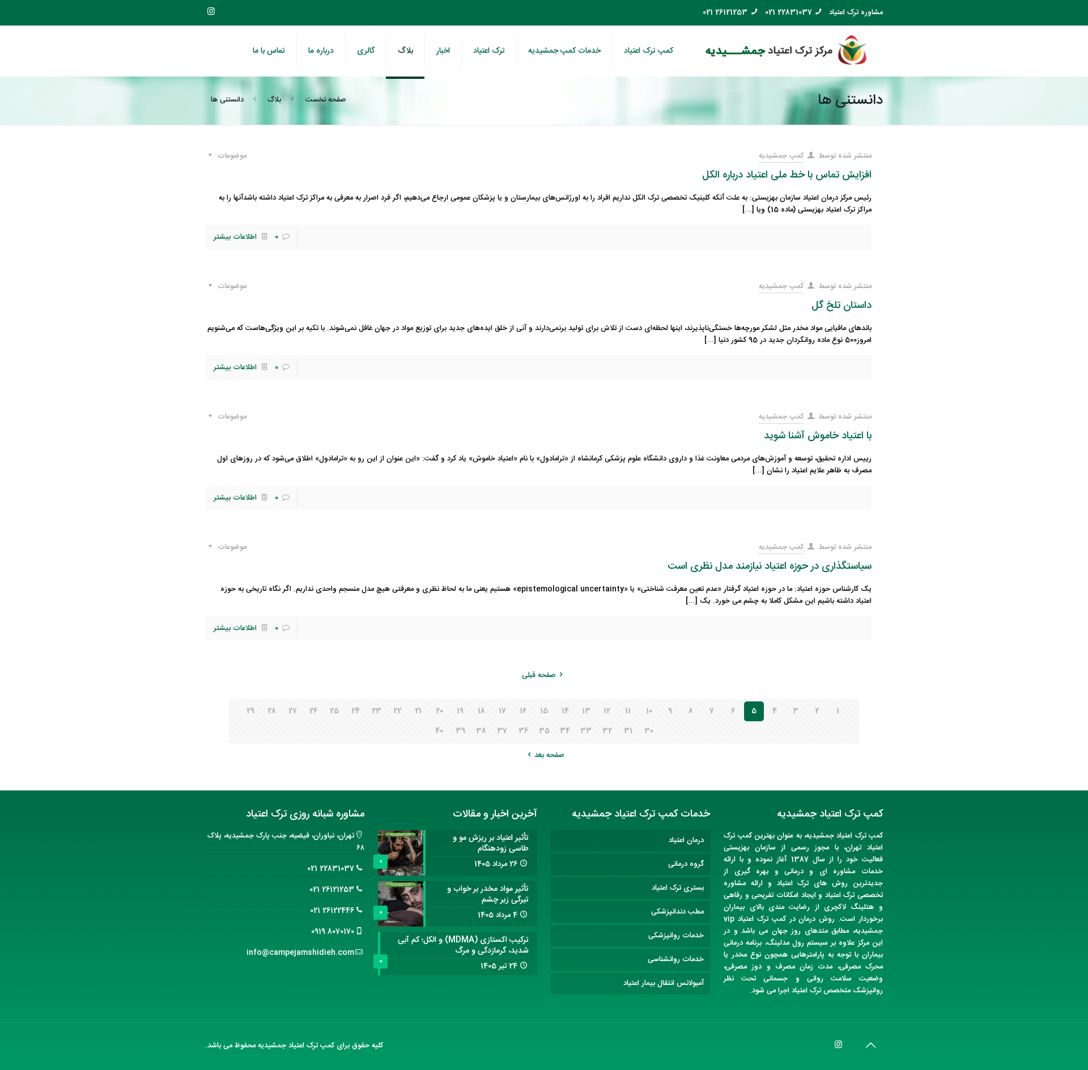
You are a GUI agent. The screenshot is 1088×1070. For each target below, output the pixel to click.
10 (649, 711)
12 (607, 711)
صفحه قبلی (539, 675)
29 (250, 711)
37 (502, 731)
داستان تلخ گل (841, 305)
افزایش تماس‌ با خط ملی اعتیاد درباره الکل (787, 175)
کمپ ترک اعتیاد (859, 836)
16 (523, 711)
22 (397, 711)
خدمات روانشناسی (676, 959)
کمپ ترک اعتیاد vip (754, 919)
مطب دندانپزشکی (677, 912)
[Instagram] (211, 12)
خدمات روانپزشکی (676, 935)
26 (313, 711)
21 (418, 711)
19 (460, 711)
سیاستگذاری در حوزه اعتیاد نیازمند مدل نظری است (770, 566)
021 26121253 (725, 13)
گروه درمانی (686, 864)
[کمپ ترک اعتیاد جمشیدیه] (787, 51)
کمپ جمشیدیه (781, 156)
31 (628, 731)
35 (544, 731)
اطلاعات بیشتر (235, 237)
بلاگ (274, 100)
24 (355, 711)
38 (481, 731)
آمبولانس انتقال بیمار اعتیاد (663, 983)
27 (292, 711)
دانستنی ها (227, 100)
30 (648, 731)
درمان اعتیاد (686, 840)
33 (586, 731)
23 (376, 711)
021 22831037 (788, 13)
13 (586, 711)
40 (439, 731)
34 (565, 731)
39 (460, 731)
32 (607, 731)
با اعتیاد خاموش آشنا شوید (818, 436)
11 (628, 711)
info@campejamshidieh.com (300, 952)
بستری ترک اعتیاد (678, 888)
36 (523, 731)
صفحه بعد (549, 755)
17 (502, 711)
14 (565, 711)
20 (439, 711)
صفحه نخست (325, 100)
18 (481, 711)
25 (334, 711)
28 (271, 711)
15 (544, 711)
